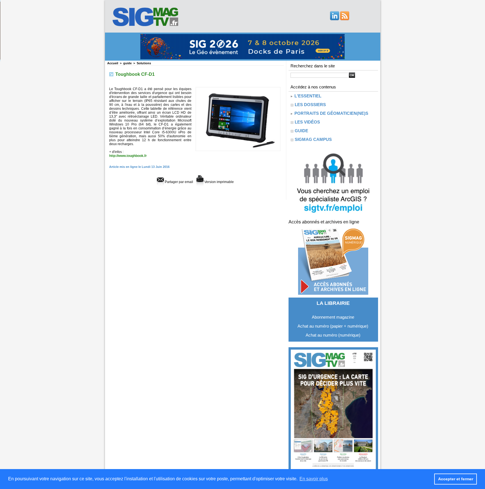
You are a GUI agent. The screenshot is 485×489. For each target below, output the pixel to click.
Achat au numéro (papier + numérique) (333, 326)
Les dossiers (310, 104)
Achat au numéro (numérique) (333, 335)
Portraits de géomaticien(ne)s (330, 113)
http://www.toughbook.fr (128, 156)
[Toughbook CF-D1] (238, 88)
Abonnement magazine (333, 317)
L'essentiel (307, 95)
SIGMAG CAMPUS (313, 139)
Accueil (112, 63)
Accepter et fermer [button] (455, 479)
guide (127, 63)
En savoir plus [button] (313, 478)
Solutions (144, 63)
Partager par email (178, 182)
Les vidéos (307, 122)
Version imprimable (218, 182)
